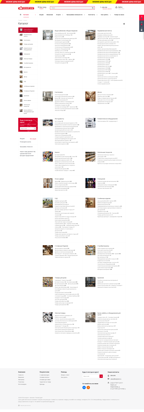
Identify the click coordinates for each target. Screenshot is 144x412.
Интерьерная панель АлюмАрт (106, 43)
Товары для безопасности (105, 215)
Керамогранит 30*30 (104, 59)
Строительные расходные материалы (108, 266)
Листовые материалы (104, 255)
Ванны (57, 98)
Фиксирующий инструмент (63, 140)
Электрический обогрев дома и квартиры (67, 327)
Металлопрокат (103, 257)
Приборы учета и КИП (61, 50)
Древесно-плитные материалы (64, 252)
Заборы (57, 211)
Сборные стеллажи (116, 285)
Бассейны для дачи (61, 202)
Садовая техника (72, 223)
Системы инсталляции (62, 107)
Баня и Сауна (66, 280)
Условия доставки (45, 379)
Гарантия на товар (45, 382)
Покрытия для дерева (61, 168)
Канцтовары (74, 287)
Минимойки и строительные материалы (66, 126)
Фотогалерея (22, 384)
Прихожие (101, 355)
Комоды (100, 341)
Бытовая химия (59, 155)
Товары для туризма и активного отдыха (66, 234)
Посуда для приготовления (63, 292)
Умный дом (58, 326)
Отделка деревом (60, 255)
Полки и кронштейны (104, 285)
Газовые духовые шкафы (105, 338)
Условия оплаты (44, 377)
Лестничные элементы (69, 253)
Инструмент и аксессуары (63, 40)
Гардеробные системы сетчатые (107, 322)
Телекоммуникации (61, 322)
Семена (58, 227)
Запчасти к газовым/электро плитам (108, 340)
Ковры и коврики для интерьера (107, 98)
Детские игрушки (60, 285)
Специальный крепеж (104, 213)
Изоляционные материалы (106, 253)
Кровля (118, 253)
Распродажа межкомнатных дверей (65, 186)
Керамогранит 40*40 (104, 63)
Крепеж (113, 201)
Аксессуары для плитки (104, 33)
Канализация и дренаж (62, 42)
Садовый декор (60, 225)
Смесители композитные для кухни (108, 329)
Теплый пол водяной (61, 63)
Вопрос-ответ (65, 375)
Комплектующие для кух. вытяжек (107, 319)
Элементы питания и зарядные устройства (67, 333)
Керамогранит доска (104, 73)
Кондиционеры (113, 121)
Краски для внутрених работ (63, 158)
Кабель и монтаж (60, 317)
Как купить (64, 377)
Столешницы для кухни (111, 355)
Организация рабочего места (64, 130)
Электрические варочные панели (107, 359)
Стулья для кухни (103, 357)
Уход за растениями (61, 237)
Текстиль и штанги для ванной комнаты (66, 108)
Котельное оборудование (63, 43)
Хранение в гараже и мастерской (107, 287)
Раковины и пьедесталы (62, 105)
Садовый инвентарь (72, 225)
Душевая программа (61, 100)
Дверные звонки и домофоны (63, 315)
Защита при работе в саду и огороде (65, 216)
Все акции (33, 139)
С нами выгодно (44, 375)
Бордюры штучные (103, 36)
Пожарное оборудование (62, 49)
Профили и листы (103, 211)
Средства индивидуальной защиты (65, 138)
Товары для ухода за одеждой (64, 303)
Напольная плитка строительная (107, 78)
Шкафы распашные (114, 357)
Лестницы (58, 253)
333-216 (104, 7)
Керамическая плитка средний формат (109, 54)
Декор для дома (73, 283)
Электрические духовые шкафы (107, 333)
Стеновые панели (113, 317)
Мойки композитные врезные (107, 326)
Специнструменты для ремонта (64, 137)
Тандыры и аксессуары (61, 297)
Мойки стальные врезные (105, 347)
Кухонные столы (103, 331)
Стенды (100, 82)
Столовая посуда (60, 296)
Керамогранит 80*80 (104, 71)
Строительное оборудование (106, 264)
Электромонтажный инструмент (64, 329)
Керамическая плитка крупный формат (109, 50)
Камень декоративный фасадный (107, 49)
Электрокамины (103, 121)
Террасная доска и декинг (62, 257)
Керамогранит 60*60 (104, 68)
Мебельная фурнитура (105, 202)
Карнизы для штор (103, 96)
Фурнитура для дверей (62, 188)
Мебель (100, 282)
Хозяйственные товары (61, 170)
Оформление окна (103, 103)
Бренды (42, 384)
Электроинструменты (61, 144)
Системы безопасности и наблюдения (66, 320)
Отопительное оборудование (64, 47)
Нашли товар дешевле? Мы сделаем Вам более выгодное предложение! (27, 153)
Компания (21, 372)
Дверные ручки (66, 181)
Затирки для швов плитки (105, 40)
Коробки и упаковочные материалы (108, 280)
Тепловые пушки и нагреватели (64, 61)
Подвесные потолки (104, 260)
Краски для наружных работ (63, 160)
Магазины (21, 379)
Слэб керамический (116, 80)
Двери (57, 181)
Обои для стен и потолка (105, 100)
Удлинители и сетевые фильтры (64, 324)
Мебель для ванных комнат (63, 103)
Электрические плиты (104, 334)
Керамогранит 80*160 (104, 70)
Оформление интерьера (105, 101)
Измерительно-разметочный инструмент (67, 124)
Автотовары (59, 121)
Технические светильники (106, 186)
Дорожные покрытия (104, 252)
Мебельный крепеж (104, 204)
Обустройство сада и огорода (63, 222)
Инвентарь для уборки (62, 287)
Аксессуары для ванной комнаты (64, 96)
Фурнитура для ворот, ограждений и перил (110, 216)
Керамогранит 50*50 (103, 64)
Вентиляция (71, 33)
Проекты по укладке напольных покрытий (109, 163)
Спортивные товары (68, 227)
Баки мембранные (60, 33)
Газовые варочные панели (105, 336)
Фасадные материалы (105, 269)
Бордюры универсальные (105, 35)
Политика (21, 382)
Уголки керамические (104, 84)
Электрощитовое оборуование (64, 331)
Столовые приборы (73, 296)
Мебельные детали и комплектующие (109, 283)
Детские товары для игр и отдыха (64, 209)
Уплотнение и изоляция (62, 57)
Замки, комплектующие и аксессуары (66, 183)
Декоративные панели (62, 248)
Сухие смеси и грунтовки (105, 267)
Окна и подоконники (61, 185)
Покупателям (44, 372)
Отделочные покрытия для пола (107, 158)
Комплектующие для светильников (108, 181)
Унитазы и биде (60, 110)
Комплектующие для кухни (111, 341)
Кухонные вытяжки (103, 320)
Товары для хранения (61, 304)
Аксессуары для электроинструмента (66, 123)
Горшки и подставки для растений (64, 206)
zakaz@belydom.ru (115, 379)
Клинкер (114, 73)
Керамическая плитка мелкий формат (109, 52)
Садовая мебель (60, 223)
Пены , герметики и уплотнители (64, 163)
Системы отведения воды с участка (108, 262)
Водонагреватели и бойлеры (63, 35)
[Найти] (93, 8)
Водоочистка (59, 36)
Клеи (74, 156)
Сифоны (71, 59)
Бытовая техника (60, 282)
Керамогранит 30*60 (104, 61)
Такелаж (115, 213)
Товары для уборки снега (62, 236)
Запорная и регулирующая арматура (66, 38)
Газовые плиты (102, 317)
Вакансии (21, 377)
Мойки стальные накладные (106, 348)
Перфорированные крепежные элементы (110, 206)
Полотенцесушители (61, 94)
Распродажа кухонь (25, 142)
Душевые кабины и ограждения (64, 101)
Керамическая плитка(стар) (106, 57)
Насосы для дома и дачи (62, 218)
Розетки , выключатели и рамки (64, 319)
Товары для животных (62, 301)
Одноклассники (88, 387)
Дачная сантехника (67, 98)
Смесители (73, 107)
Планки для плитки (104, 80)
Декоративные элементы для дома (65, 250)
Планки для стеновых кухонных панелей (109, 350)
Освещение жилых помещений (107, 185)
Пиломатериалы (72, 255)
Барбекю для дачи (61, 201)
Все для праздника (61, 283)
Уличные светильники (104, 188)
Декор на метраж (114, 38)
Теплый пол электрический (63, 54)
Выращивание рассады (62, 204)
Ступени (106, 82)
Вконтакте (84, 387)
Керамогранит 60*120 (105, 66)
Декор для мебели (103, 201)
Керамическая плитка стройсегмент (108, 56)
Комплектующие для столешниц (107, 345)
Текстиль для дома (61, 299)
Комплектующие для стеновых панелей (109, 343)
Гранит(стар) (114, 36)
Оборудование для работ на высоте (108, 259)
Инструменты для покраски (63, 156)
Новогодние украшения (62, 220)
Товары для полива (61, 232)
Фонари (65, 326)
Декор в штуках (103, 38)
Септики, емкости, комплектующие (65, 52)
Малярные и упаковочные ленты (64, 161)
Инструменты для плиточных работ (108, 42)
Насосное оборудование (62, 45)
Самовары (58, 280)
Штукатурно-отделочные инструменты (66, 142)
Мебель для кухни (103, 324)
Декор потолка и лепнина (105, 94)
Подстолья (101, 327)
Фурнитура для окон (61, 190)
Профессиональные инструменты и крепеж (67, 131)
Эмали (72, 170)
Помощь (64, 372)
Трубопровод (60, 56)
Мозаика (100, 75)
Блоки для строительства (105, 250)
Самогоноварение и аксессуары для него (67, 294)
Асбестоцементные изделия (106, 248)
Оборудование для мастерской (64, 128)
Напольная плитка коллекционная (107, 77)
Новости (20, 375)
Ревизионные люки (61, 59)
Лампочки (101, 183)
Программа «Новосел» (26, 146)
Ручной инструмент (61, 133)
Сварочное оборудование (63, 135)
